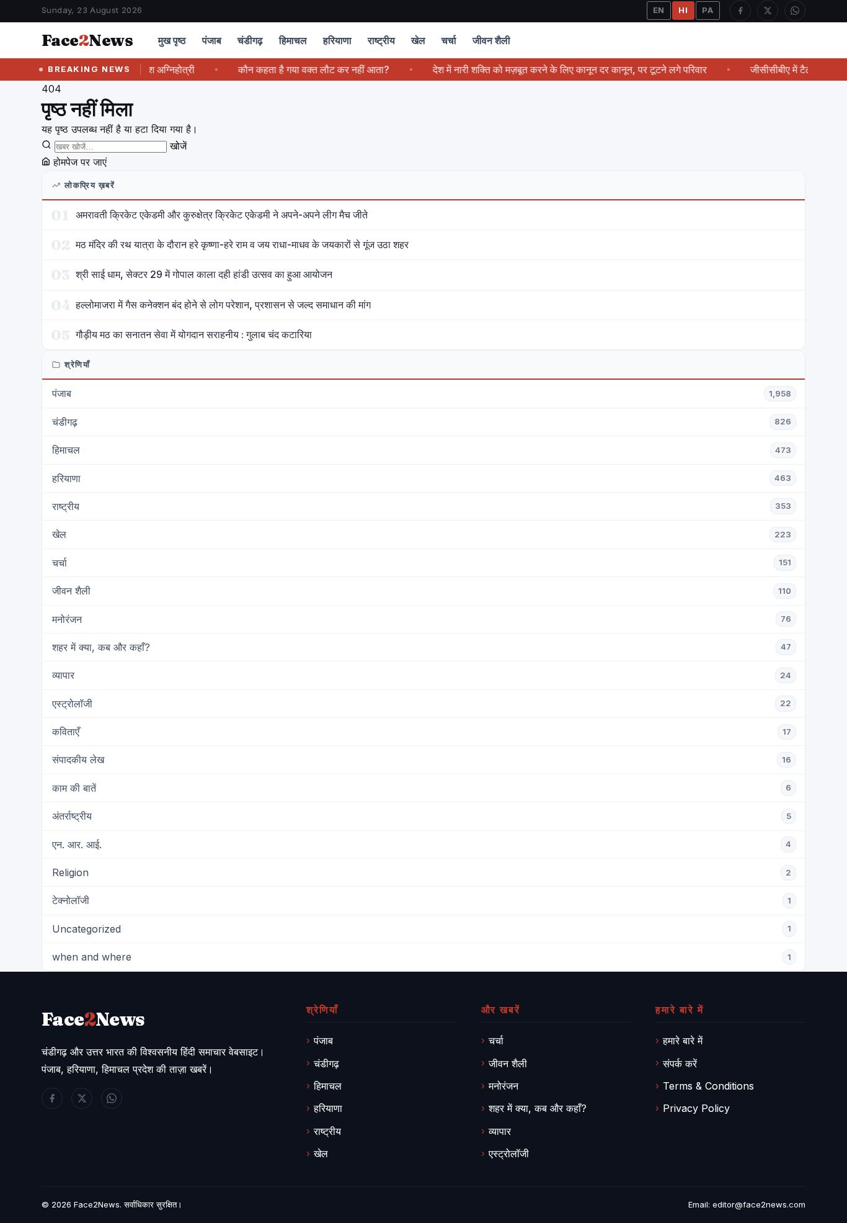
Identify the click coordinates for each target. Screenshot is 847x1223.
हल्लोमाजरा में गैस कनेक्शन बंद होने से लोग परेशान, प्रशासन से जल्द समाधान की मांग (223, 304)
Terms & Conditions (708, 1086)
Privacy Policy (696, 1108)
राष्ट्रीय (381, 40)
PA (708, 10)
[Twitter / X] (767, 10)
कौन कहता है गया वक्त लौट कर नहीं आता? (295, 69)
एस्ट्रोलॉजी (509, 1153)
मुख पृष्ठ (172, 40)
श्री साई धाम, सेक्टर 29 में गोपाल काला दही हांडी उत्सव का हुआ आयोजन (204, 274)
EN (659, 10)
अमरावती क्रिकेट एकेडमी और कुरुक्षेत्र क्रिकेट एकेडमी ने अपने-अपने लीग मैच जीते (222, 214)
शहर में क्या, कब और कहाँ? (538, 1108)
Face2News (97, 1204)
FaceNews (93, 1019)
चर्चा (448, 40)
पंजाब (211, 40)
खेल (418, 40)
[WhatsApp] (794, 10)
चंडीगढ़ (250, 40)
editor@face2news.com (758, 1204)
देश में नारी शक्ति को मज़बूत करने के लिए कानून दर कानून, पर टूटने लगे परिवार (551, 69)
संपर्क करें (680, 1063)
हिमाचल (293, 40)
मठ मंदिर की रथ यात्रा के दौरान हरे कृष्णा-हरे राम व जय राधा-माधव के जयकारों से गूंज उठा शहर (242, 244)
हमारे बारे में (683, 1040)
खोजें (178, 146)
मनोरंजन (503, 1086)
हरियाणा (337, 40)
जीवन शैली (491, 40)
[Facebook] (740, 10)
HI (683, 10)
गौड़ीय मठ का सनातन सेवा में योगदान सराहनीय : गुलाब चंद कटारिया (194, 334)
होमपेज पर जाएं (78, 162)
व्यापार (500, 1131)
